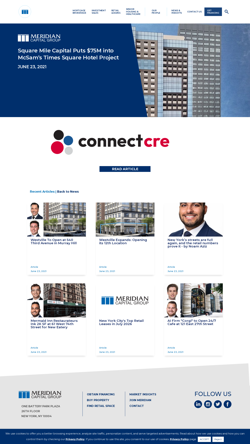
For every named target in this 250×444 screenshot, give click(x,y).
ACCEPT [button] (204, 439)
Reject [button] (218, 439)
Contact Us (194, 11)
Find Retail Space (101, 406)
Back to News (68, 191)
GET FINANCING (213, 11)
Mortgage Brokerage (79, 11)
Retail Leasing (116, 11)
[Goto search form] (226, 11)
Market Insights (142, 394)
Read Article (125, 169)
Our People (156, 11)
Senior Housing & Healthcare (133, 11)
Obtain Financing (101, 394)
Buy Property (98, 400)
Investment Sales (99, 11)
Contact (136, 406)
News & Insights (176, 11)
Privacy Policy (75, 439)
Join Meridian (140, 400)
